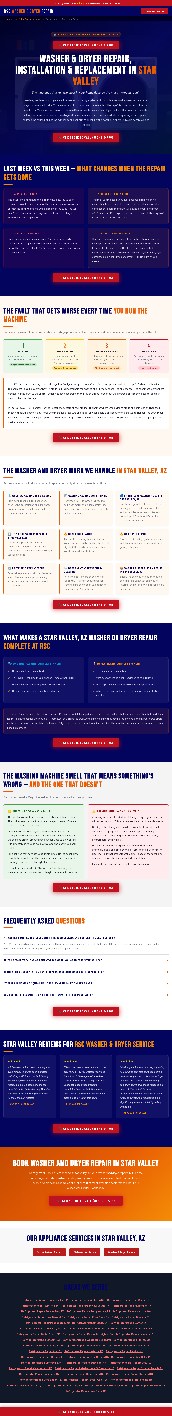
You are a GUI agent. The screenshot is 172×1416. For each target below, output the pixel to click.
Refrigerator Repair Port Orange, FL (42, 1356)
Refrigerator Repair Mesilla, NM (124, 1351)
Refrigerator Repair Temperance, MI (88, 1311)
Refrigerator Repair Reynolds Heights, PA (88, 1334)
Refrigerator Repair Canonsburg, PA (30, 1368)
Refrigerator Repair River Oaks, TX (88, 1317)
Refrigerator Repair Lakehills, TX (131, 1305)
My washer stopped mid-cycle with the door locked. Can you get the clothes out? (59, 937)
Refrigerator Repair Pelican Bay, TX (42, 1311)
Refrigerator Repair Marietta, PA (83, 1351)
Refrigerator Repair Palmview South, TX (85, 1305)
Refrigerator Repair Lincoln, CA (41, 1339)
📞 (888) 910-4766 (154, 11)
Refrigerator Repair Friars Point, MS (131, 1379)
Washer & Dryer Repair (121, 1252)
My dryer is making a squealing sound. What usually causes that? (47, 983)
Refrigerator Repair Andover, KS (85, 1299)
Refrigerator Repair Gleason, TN (131, 1317)
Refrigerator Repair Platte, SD (131, 1339)
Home (7, 19)
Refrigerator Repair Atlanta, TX (26, 1385)
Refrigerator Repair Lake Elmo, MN (86, 1391)
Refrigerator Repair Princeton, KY (43, 1299)
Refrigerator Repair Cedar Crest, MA (38, 1334)
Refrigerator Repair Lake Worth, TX (128, 1299)
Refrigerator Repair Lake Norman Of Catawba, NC (84, 1368)
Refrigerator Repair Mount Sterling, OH (129, 1373)
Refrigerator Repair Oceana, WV (80, 1345)
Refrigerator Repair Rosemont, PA (84, 1328)
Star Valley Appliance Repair (27, 19)
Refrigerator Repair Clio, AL (45, 1351)
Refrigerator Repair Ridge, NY (90, 1322)
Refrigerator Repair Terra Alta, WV (40, 1328)
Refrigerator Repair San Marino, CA (88, 1356)
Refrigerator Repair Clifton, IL (41, 1345)
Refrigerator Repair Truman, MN (103, 1385)
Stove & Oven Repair (49, 1252)
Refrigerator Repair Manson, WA (131, 1311)
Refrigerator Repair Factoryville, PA (85, 1379)
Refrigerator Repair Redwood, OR (145, 1385)
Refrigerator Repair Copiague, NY (39, 1373)
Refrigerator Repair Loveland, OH (135, 1334)
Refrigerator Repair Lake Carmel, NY (43, 1317)
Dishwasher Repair (84, 1252)
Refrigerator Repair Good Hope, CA (83, 1373)
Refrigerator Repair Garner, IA (128, 1322)
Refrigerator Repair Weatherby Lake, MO (86, 1339)
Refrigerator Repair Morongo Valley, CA (125, 1345)
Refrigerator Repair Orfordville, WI (41, 1362)
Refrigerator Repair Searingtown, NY (130, 1328)
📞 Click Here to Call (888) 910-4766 (86, 45)
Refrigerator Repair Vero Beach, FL (40, 1379)
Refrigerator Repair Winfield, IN (39, 1305)
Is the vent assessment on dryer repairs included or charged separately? (53, 972)
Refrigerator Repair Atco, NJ (64, 1385)
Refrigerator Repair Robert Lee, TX (130, 1362)
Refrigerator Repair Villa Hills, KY (131, 1356)
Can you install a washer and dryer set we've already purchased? (48, 995)
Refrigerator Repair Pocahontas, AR (48, 1322)
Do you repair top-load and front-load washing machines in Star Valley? (52, 960)
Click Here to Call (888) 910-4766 (86, 1412)
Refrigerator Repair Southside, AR (85, 1362)
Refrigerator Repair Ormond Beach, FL (140, 1368)
